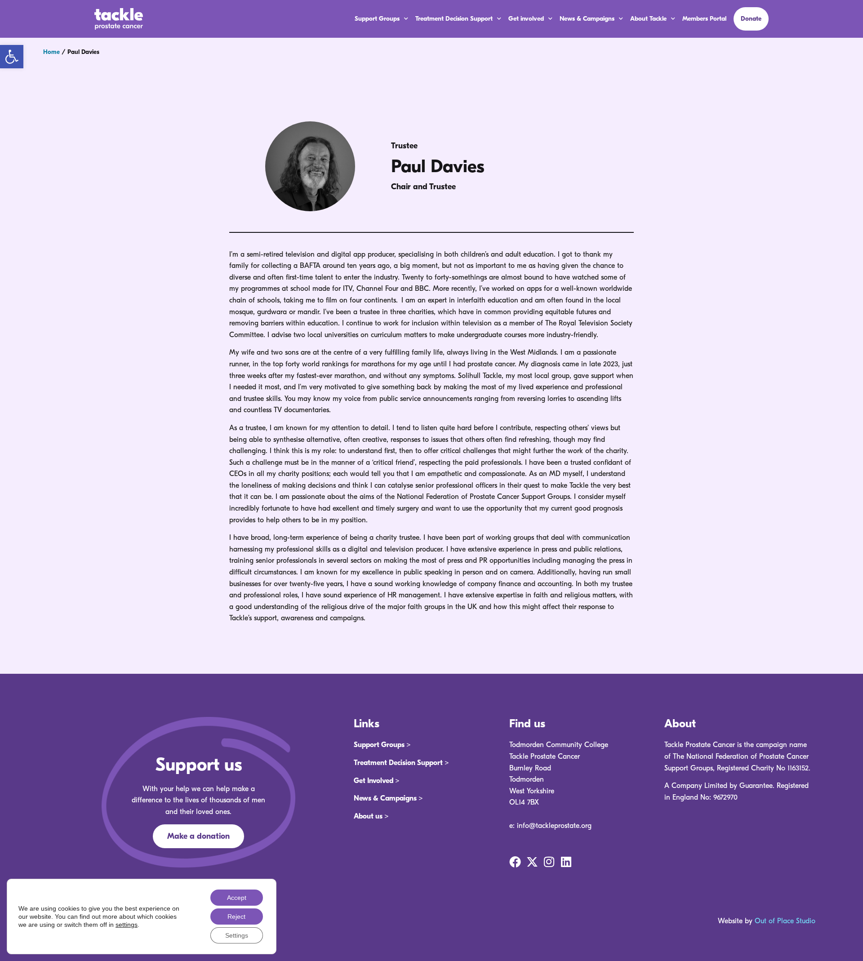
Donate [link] (751, 18)
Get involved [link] (526, 18)
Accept (236, 897)
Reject (236, 916)
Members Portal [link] (704, 18)
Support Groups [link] (377, 18)
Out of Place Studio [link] (785, 921)
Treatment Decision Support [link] (454, 18)
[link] (11, 56)
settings (127, 924)
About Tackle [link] (648, 18)
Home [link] (51, 52)
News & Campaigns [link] (587, 18)
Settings (236, 935)
